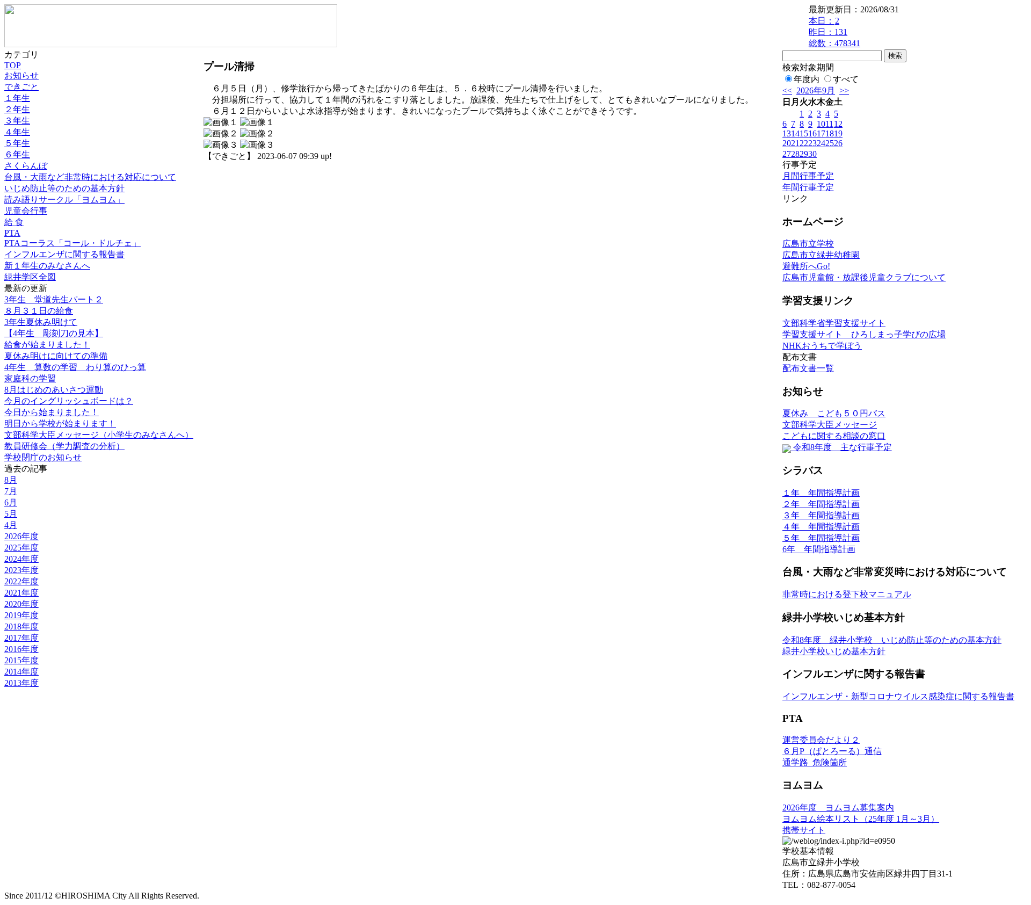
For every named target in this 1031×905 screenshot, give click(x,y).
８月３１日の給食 (38, 310)
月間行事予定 (808, 175)
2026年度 (21, 536)
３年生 (17, 120)
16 (812, 133)
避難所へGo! (806, 266)
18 (829, 133)
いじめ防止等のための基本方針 (64, 188)
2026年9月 (815, 90)
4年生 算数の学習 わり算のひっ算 (75, 367)
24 (821, 143)
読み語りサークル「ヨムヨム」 (64, 199)
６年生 (17, 154)
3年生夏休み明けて (40, 322)
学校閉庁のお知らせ (43, 457)
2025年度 (21, 547)
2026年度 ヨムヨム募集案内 (838, 807)
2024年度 (21, 558)
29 (804, 153)
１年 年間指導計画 (821, 492)
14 (795, 133)
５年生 (17, 143)
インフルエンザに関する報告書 (64, 254)
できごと (21, 86)
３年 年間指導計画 (821, 515)
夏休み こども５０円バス (833, 413)
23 (812, 143)
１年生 (17, 98)
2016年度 (21, 649)
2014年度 (21, 671)
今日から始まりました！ (51, 412)
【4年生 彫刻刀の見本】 (53, 333)
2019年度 (21, 615)
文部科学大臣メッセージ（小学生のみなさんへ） (98, 434)
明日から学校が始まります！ (60, 423)
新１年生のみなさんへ (47, 265)
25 (829, 143)
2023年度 (21, 570)
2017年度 (21, 637)
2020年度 (21, 604)
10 (821, 123)
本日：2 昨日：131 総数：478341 (834, 32)
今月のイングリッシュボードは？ (68, 401)
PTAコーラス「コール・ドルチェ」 (72, 243)
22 (804, 143)
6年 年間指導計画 (818, 549)
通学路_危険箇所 (814, 762)
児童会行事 (25, 210)
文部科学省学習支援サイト (833, 323)
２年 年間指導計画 (821, 504)
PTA (12, 232)
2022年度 (21, 581)
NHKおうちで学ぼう (822, 345)
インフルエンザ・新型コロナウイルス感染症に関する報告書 (898, 696)
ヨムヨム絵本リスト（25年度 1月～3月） (860, 818)
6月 (10, 502)
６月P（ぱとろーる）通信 (832, 751)
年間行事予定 (808, 187)
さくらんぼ (25, 165)
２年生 (17, 109)
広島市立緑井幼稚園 (821, 254)
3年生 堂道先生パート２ (53, 299)
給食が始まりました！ (47, 344)
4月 (10, 525)
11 (829, 123)
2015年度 (21, 660)
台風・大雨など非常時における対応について (90, 177)
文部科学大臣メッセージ (829, 424)
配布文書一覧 (808, 368)
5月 (10, 513)
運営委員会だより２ (821, 739)
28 (795, 153)
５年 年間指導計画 (821, 537)
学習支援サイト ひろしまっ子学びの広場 (864, 334)
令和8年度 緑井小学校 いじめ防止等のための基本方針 (891, 640)
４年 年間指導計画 (821, 526)
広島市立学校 (808, 243)
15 (804, 133)
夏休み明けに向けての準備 (55, 355)
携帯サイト (803, 830)
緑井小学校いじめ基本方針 (833, 651)
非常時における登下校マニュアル (846, 594)
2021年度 (21, 592)
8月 (10, 479)
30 (812, 153)
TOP (12, 65)
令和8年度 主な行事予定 (841, 447)
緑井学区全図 (30, 276)
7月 (10, 491)
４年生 (17, 131)
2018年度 (21, 626)
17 (821, 133)
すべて (846, 79)
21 (795, 143)
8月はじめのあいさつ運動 (53, 389)
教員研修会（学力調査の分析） (64, 446)
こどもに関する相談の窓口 (833, 435)
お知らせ (21, 75)
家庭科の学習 (30, 378)
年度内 (806, 79)
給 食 (14, 222)
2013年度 (21, 682)
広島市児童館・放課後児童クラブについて (864, 277)
